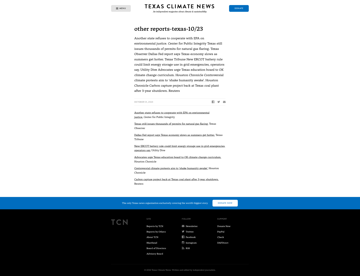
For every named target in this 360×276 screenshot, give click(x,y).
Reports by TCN (155, 226)
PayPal (220, 231)
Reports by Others (156, 231)
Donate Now (225, 203)
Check (220, 237)
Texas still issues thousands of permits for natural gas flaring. (171, 123)
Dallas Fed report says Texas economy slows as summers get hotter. (174, 135)
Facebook (189, 237)
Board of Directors (156, 248)
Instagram (189, 242)
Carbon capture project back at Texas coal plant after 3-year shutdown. (176, 179)
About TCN (152, 237)
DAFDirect (222, 242)
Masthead (152, 242)
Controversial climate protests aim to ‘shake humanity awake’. (171, 168)
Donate (239, 8)
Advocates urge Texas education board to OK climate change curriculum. (177, 157)
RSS (186, 248)
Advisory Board (155, 253)
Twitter (188, 231)
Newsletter (190, 226)
